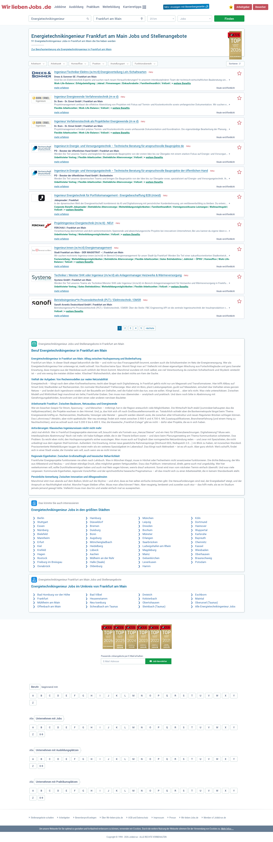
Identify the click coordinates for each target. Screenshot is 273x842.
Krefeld (41, 550)
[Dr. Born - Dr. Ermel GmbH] (41, 99)
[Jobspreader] (41, 198)
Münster (147, 534)
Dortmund (201, 522)
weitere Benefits (182, 83)
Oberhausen (202, 554)
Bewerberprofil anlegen (85, 817)
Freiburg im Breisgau (49, 562)
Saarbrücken (150, 542)
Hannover (200, 526)
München (148, 518)
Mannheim (43, 538)
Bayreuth (200, 538)
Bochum (147, 530)
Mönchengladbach (101, 542)
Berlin (40, 518)
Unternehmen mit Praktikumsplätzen (57, 781)
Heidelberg (96, 546)
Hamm (147, 566)
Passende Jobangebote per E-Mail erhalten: (122, 656)
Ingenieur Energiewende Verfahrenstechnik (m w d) (86, 96)
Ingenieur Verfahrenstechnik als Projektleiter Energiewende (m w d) (96, 121)
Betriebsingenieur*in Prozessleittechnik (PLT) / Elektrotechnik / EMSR (97, 299)
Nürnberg (43, 530)
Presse (172, 817)
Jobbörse (133, 837)
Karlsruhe (200, 534)
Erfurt (40, 542)
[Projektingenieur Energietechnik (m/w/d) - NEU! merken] (239, 224)
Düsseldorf (96, 522)
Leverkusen (149, 562)
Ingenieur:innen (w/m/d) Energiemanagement (83, 247)
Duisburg (95, 530)
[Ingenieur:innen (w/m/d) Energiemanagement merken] (239, 249)
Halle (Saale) (97, 562)
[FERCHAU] (41, 226)
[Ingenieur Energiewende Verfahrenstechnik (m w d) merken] (239, 98)
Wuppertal (201, 530)
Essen (41, 526)
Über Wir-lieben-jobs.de (112, 817)
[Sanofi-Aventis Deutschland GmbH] (41, 302)
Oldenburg (96, 566)
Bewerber (260, 7)
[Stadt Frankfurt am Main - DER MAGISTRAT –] (41, 250)
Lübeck (94, 550)
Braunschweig (203, 558)
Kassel (199, 546)
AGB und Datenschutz (138, 817)
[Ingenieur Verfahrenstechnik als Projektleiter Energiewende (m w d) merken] (239, 122)
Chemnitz (200, 542)
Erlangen (148, 538)
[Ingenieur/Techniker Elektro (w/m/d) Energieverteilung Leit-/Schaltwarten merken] (239, 73)
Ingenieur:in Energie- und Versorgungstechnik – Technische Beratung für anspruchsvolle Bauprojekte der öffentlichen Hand (131, 170)
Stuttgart (42, 522)
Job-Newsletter (160, 661)
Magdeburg (149, 550)
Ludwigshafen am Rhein (157, 546)
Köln (197, 518)
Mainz (146, 554)
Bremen (94, 526)
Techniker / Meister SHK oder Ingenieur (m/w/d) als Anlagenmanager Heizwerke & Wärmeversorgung (118, 275)
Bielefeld (42, 534)
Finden (229, 19)
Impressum (159, 817)
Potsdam (200, 562)
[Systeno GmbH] (41, 278)
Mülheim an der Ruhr (102, 558)
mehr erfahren (61, 87)
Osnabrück (43, 566)
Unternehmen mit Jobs (49, 718)
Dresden (147, 526)
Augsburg (96, 538)
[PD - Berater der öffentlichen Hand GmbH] (41, 148)
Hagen (41, 554)
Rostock (42, 558)
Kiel (39, 546)
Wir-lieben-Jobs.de (189, 817)
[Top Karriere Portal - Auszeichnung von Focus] (136, 637)
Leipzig (147, 522)
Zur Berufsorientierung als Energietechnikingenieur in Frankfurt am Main (71, 49)
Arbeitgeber (243, 7)
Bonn (93, 534)
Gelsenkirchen (151, 558)
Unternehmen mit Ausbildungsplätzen (57, 750)
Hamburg (95, 518)
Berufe (35, 687)
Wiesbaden (201, 550)
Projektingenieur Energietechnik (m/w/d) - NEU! (83, 223)
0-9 (41, 734)
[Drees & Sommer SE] (41, 74)
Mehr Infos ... (227, 828)
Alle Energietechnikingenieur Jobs (215, 606)
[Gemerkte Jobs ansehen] (231, 7)
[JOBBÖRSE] (26, 7)
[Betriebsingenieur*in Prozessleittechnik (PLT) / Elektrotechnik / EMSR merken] (239, 301)
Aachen (94, 554)
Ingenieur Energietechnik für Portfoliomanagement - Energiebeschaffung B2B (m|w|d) (107, 195)
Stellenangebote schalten (42, 817)
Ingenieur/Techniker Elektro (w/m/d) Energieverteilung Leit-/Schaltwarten (100, 72)
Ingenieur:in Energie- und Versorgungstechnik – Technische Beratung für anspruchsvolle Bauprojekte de (119, 146)
